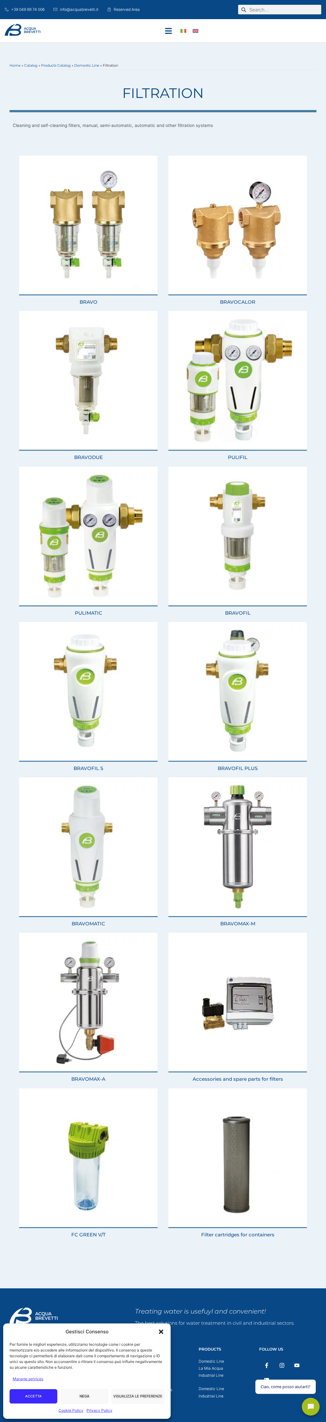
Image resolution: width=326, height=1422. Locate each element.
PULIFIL (237, 457)
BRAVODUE (88, 457)
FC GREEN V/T (88, 1235)
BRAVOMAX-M (237, 924)
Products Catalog (56, 65)
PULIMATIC (88, 613)
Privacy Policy (99, 1410)
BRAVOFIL (238, 613)
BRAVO (88, 302)
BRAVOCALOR (237, 302)
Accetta (33, 1396)
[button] (161, 1332)
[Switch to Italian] (183, 31)
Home (15, 65)
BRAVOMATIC (88, 924)
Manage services (28, 1378)
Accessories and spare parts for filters (238, 1079)
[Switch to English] (195, 31)
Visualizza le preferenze (137, 1396)
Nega (84, 1396)
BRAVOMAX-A (88, 1079)
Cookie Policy (71, 1410)
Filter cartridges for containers (237, 1235)
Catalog (31, 65)
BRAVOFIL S (88, 768)
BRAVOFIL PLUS (238, 768)
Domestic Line (86, 65)
